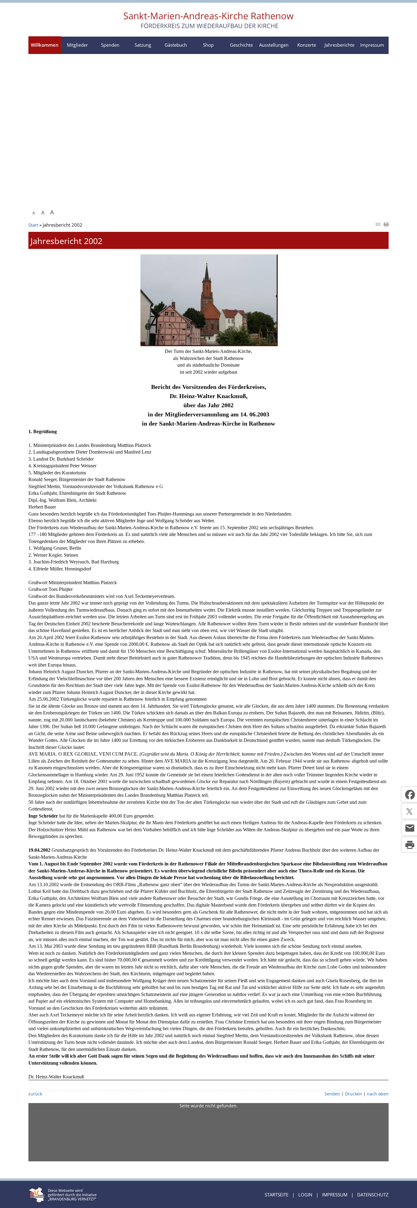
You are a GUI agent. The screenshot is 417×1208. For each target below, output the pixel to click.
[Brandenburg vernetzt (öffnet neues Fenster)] (62, 1201)
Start (33, 225)
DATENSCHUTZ (373, 1195)
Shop (208, 45)
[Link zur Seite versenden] (377, 225)
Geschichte (241, 45)
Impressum (372, 45)
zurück (35, 1094)
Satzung (143, 45)
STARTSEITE (276, 1195)
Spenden (110, 45)
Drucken (353, 1094)
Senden (332, 1094)
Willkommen (45, 45)
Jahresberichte (339, 45)
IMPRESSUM (334, 1195)
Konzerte (306, 45)
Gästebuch (176, 45)
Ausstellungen (273, 45)
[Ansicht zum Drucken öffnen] (386, 225)
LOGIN (305, 1195)
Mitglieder (77, 45)
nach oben (378, 1094)
